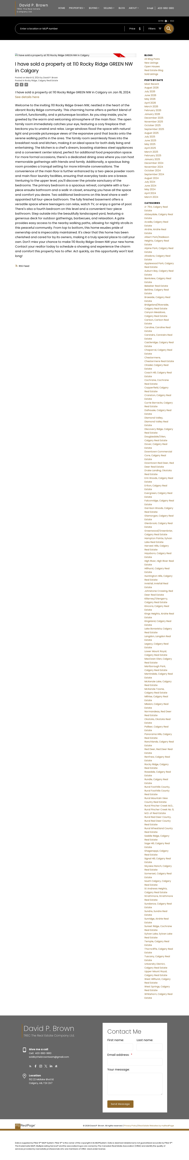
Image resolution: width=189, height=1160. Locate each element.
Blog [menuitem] (122, 8)
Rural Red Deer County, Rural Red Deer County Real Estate (157, 820)
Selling (108, 8)
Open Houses (152, 66)
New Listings (151, 62)
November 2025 (153, 121)
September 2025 (154, 129)
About (133, 8)
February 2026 (152, 110)
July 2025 (149, 136)
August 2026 (151, 87)
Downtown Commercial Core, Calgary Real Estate (158, 455)
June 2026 (150, 95)
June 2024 (150, 185)
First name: (115, 1040)
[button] (30, 1066)
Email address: (118, 1055)
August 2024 (151, 178)
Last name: (145, 1040)
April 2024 (150, 193)
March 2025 (151, 151)
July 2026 (149, 91)
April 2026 (150, 102)
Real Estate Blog (153, 70)
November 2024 (153, 167)
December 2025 (153, 118)
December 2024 (153, 163)
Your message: (118, 1069)
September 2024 (154, 174)
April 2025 (150, 148)
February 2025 (152, 155)
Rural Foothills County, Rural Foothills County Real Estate (157, 790)
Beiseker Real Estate (156, 286)
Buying (93, 8)
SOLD (172, 21)
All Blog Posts (152, 59)
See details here (27, 97)
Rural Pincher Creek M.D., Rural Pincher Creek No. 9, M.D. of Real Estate (159, 809)
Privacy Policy (130, 1125)
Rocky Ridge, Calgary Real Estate (41, 80)
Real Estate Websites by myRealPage (156, 1125)
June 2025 (150, 140)
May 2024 (150, 189)
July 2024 (149, 182)
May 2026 (149, 99)
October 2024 (152, 170)
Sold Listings (151, 74)
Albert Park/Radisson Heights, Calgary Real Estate (156, 240)
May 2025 (149, 144)
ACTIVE (161, 21)
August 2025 (151, 133)
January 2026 (152, 114)
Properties (76, 8)
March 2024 (151, 197)
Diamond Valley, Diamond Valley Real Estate (156, 421)
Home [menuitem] (61, 8)
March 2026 (151, 106)
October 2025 (152, 125)
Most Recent (151, 84)
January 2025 (152, 159)
